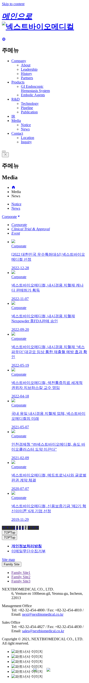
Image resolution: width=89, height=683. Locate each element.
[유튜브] (38, 672)
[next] (29, 528)
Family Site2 (20, 577)
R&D (15, 99)
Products (17, 82)
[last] (35, 528)
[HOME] (13, 187)
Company (18, 61)
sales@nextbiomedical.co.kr (43, 631)
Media (16, 121)
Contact (17, 133)
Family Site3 (20, 581)
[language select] (4, 39)
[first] (5, 528)
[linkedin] (51, 672)
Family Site (11, 564)
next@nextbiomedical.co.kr (42, 614)
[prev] (11, 528)
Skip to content (13, 4)
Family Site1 (20, 573)
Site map (8, 560)
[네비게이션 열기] (4, 151)
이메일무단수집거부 (28, 551)
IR (13, 116)
